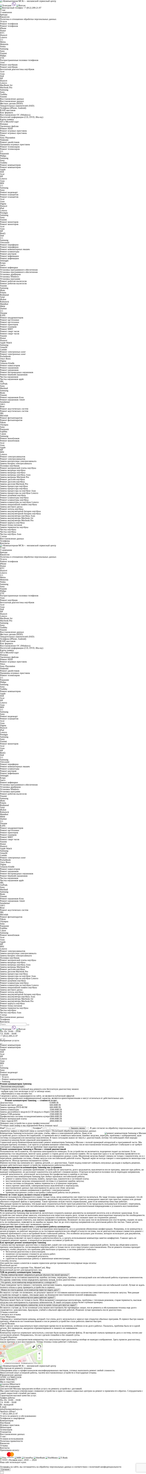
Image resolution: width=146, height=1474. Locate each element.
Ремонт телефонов (9, 23)
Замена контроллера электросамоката (18, 461)
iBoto (2, 290)
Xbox (2, 135)
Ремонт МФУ (6, 329)
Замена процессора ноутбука (14, 486)
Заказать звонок (78, 1128)
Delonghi (4, 260)
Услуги (3, 21)
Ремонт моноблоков (9, 438)
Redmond (4, 295)
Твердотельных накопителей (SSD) (17, 106)
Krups (3, 263)
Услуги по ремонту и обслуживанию (18, 1416)
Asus (2, 62)
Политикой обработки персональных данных (74, 1131)
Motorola (4, 44)
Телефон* (38, 1128)
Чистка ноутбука (8, 529)
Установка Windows (9, 276)
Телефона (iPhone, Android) (13, 108)
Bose (2, 406)
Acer (2, 71)
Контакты (5, 543)
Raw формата (6, 112)
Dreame (3, 313)
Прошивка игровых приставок (15, 144)
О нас (3, 10)
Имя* (3, 1128)
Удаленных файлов (9, 126)
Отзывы (4, 1445)
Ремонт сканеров (8, 327)
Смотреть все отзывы (10, 1314)
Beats (2, 393)
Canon (3, 434)
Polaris (3, 292)
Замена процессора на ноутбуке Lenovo (19, 493)
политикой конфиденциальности (105, 1467)
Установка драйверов (10, 274)
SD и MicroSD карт (9, 121)
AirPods (3, 383)
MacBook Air (6, 85)
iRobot (3, 299)
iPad (2, 208)
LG (1, 39)
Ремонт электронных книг (13, 352)
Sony (2, 51)
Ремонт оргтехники (9, 320)
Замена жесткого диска (11, 507)
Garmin (3, 349)
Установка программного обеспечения (18, 270)
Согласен (5, 1469)
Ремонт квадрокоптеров (11, 317)
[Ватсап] (21, 5)
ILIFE (3, 315)
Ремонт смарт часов (9, 331)
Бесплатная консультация (12, 1086)
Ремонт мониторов (9, 222)
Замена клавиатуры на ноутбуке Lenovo (19, 502)
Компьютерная (25, 1142)
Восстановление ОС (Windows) (15, 115)
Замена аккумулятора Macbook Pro (17, 520)
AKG (2, 404)
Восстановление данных (12, 99)
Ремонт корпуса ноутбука (12, 522)
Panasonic (4, 153)
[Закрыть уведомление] (2, 1472)
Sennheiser (5, 402)
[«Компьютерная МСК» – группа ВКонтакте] (10, 1384)
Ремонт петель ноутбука (11, 509)
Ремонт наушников (9, 368)
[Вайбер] (14, 5)
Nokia (3, 46)
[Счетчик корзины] (1, 1043)
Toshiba (3, 94)
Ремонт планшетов (9, 194)
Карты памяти (7, 119)
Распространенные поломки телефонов (19, 60)
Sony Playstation (7, 137)
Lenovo (3, 37)
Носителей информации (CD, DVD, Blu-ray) (21, 117)
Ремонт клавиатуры (9, 251)
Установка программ (10, 279)
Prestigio (4, 213)
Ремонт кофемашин (9, 256)
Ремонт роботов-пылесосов (13, 281)
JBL (2, 381)
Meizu (3, 42)
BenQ (2, 233)
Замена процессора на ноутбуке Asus (18, 491)
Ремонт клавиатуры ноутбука (14, 497)
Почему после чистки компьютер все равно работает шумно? (27, 1297)
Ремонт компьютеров (10, 165)
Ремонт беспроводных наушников (16, 372)
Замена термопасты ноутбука (14, 527)
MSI (2, 183)
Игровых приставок (10, 1425)
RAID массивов (7, 110)
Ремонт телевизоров (10, 147)
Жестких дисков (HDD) (11, 103)
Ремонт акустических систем (14, 409)
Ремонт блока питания (11, 525)
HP (1, 78)
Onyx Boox (5, 358)
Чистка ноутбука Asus (10, 534)
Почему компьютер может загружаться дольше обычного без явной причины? (35, 1275)
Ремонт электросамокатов (12, 456)
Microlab (4, 415)
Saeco (2, 265)
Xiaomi (3, 53)
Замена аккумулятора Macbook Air (16, 518)
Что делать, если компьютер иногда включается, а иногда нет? (28, 1282)
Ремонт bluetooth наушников (14, 374)
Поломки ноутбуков (9, 466)
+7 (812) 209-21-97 (32, 8)
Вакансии (5, 17)
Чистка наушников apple (12, 379)
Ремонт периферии (9, 245)
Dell (2, 76)
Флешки (4, 124)
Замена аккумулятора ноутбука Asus (17, 516)
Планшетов (5, 1432)
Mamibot (4, 304)
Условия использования (11, 1439)
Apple (3, 169)
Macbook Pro (6, 87)
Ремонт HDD (6, 128)
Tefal (2, 297)
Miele (2, 306)
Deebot (3, 308)
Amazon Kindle (7, 363)
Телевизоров (6, 1429)
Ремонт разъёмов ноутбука (13, 495)
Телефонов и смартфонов (12, 1418)
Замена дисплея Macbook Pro (14, 484)
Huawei (3, 35)
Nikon (3, 422)
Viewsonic (5, 242)
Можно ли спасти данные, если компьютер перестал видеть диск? (30, 1290)
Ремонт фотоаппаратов (11, 418)
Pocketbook (5, 356)
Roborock (4, 301)
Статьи (3, 536)
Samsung (4, 49)
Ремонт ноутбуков (9, 65)
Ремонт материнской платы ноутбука (18, 468)
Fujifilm (3, 431)
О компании (6, 12)
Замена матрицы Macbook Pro (14, 477)
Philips (3, 55)
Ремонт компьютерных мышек (15, 249)
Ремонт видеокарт (9, 192)
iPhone (3, 28)
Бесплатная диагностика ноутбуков (17, 69)
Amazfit (3, 347)
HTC (2, 33)
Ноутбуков (5, 1423)
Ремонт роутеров (8, 254)
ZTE (2, 58)
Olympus (4, 425)
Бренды (3, 14)
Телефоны (5, 541)
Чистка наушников (9, 377)
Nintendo (4, 140)
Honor (3, 30)
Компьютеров (6, 1420)
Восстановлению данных (12, 1434)
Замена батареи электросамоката (16, 463)
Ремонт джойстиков (9, 142)
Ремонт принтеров (9, 324)
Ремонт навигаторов (10, 365)
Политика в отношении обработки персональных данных (28, 19)
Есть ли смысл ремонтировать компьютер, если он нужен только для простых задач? (38, 1305)
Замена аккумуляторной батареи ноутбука (20, 511)
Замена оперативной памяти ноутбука (18, 504)
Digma (3, 203)
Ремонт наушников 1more (12, 399)
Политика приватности (11, 1441)
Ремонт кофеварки (9, 267)
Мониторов (5, 1427)
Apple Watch (6, 342)
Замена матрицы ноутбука (12, 470)
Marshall (4, 388)
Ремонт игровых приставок (13, 131)
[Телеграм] (5, 5)
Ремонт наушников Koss (12, 397)
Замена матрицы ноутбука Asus (15, 475)
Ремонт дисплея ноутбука (12, 479)
